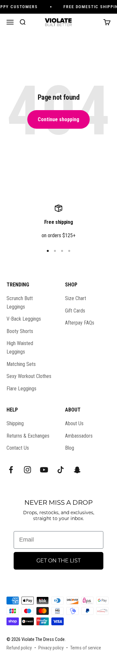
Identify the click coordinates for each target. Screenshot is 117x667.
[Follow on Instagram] (27, 469)
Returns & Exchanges (27, 436)
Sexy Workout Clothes (28, 376)
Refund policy (19, 647)
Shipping (15, 423)
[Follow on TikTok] (60, 469)
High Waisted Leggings (19, 347)
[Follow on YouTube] (44, 469)
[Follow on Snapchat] (77, 469)
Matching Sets (21, 364)
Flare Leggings (21, 388)
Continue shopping (58, 119)
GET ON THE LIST (58, 561)
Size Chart (75, 298)
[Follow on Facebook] (10, 469)
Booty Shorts (19, 331)
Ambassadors (79, 436)
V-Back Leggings (23, 319)
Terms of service (85, 647)
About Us (74, 423)
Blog (69, 448)
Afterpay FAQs (79, 323)
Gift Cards (75, 311)
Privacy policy (51, 647)
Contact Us (17, 448)
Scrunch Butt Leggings (19, 302)
